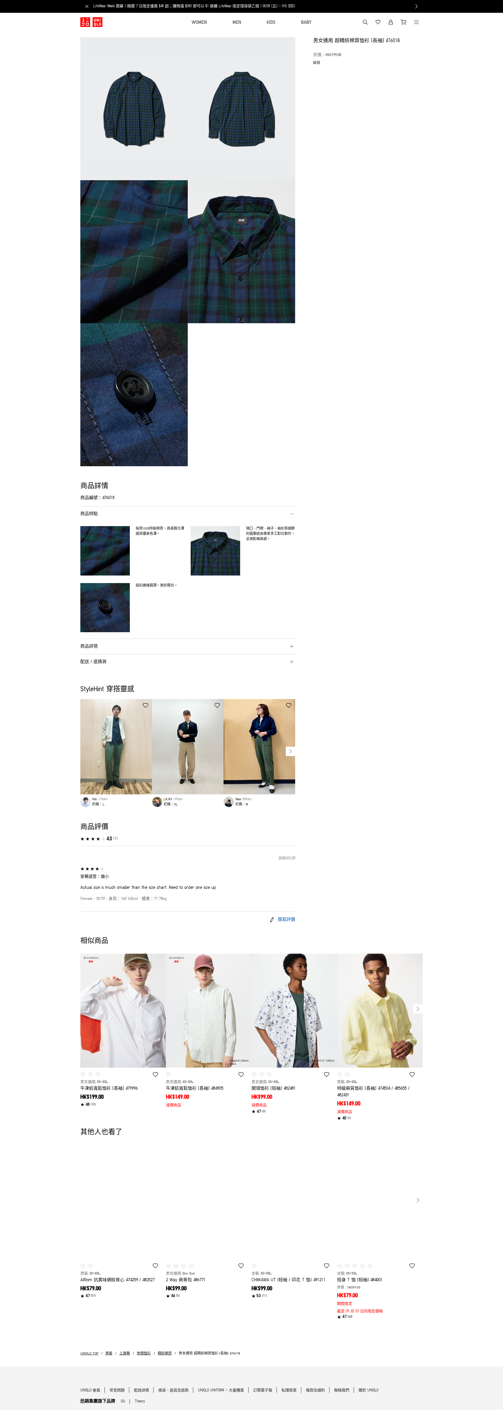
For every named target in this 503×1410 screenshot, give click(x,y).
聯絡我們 (341, 1390)
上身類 (124, 1353)
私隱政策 (289, 1390)
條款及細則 (315, 1390)
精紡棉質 (165, 1353)
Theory (139, 1401)
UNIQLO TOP (89, 1353)
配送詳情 (141, 1390)
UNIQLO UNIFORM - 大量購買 (221, 1390)
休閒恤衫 (144, 1353)
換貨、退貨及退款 (173, 1390)
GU (123, 1401)
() (115, 839)
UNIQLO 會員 (90, 1390)
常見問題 (117, 1390)
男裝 (108, 1353)
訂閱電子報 (262, 1390)
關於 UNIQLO (368, 1390)
